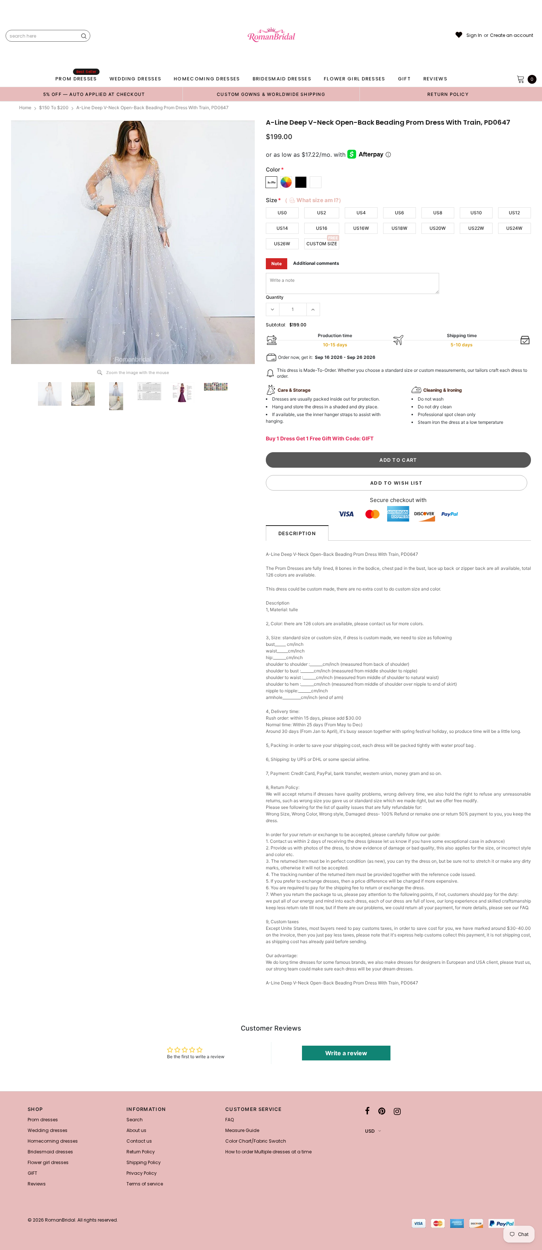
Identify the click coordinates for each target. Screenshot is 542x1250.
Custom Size (321, 243)
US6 (399, 212)
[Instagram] (397, 1111)
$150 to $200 (54, 107)
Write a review (346, 1053)
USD (370, 1131)
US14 (282, 228)
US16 (321, 228)
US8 (437, 212)
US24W (514, 228)
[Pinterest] (381, 1111)
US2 (321, 212)
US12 (514, 212)
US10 (476, 212)
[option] (94, 94)
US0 (282, 212)
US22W (476, 228)
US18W (399, 228)
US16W (361, 228)
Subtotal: (276, 325)
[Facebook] (367, 1111)
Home (25, 107)
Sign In (474, 35)
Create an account (511, 35)
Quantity (275, 297)
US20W (438, 228)
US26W (282, 243)
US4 (361, 212)
